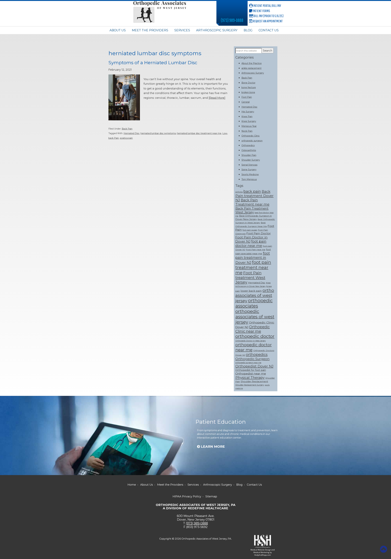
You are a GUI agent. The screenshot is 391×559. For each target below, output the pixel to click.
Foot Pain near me (255, 249)
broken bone (248, 92)
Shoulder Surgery (250, 160)
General (245, 102)
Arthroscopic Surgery (217, 30)
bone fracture (248, 87)
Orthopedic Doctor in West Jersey (250, 341)
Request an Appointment (267, 21)
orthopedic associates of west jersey (254, 317)
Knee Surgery (248, 121)
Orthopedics (248, 145)
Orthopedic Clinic (250, 135)
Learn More (212, 446)
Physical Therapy (250, 377)
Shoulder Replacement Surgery (249, 385)
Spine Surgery (248, 169)
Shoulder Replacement (254, 381)
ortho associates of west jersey (254, 295)
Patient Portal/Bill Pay (267, 5)
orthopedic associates (254, 303)
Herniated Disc (131, 133)
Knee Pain (246, 116)
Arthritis (239, 192)
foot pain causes (250, 230)
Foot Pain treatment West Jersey (250, 277)
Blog (248, 30)
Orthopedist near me (250, 373)
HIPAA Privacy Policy (187, 496)
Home (132, 484)
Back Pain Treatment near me (252, 202)
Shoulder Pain (248, 155)
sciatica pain (126, 138)
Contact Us (269, 30)
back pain (252, 191)
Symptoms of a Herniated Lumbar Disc (152, 62)
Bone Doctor (248, 82)
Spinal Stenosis (249, 164)
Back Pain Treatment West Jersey (252, 210)
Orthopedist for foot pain (250, 370)
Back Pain (127, 128)
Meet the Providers (150, 30)
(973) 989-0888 (232, 20)
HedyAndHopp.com (262, 555)
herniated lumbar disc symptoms (158, 133)
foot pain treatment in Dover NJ (252, 258)
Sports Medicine (250, 174)
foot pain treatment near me (253, 267)
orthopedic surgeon (252, 140)
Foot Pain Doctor (258, 233)
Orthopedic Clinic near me (252, 329)
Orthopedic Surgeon (252, 359)
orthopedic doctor (254, 336)
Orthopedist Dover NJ (254, 366)
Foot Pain (246, 97)
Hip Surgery (247, 111)
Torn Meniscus (249, 179)
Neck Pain (246, 131)
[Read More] (217, 98)
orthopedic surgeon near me (248, 362)
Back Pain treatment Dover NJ (254, 195)
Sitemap (211, 496)
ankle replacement (251, 68)
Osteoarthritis (248, 150)
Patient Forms (261, 11)
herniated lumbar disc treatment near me (199, 133)
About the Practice (251, 63)
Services (182, 30)
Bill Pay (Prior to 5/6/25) (268, 16)
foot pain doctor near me (250, 243)
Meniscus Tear (249, 126)
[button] (383, 549)
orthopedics (257, 354)
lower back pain (251, 290)
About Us (118, 30)
